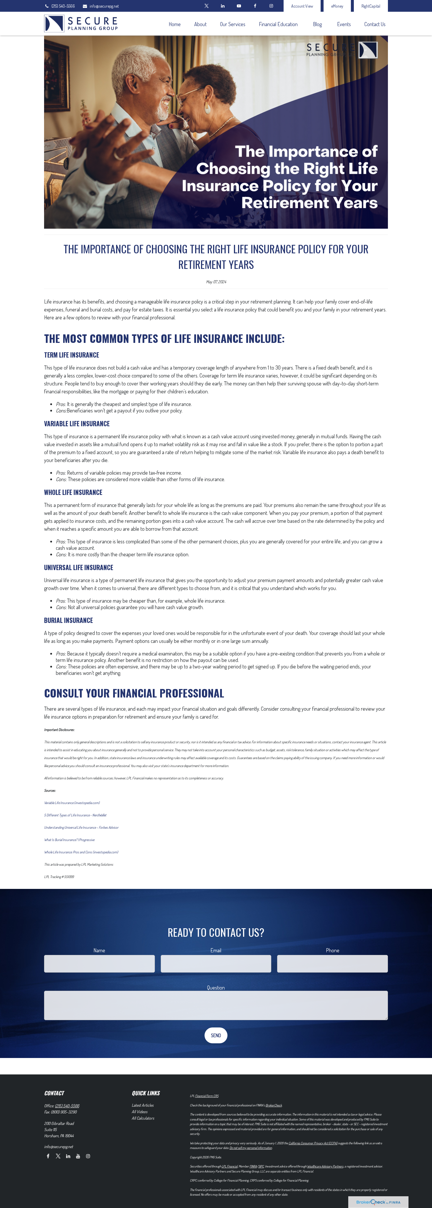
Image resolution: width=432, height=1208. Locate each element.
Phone (332, 950)
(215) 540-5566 (63, 6)
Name (99, 950)
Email (215, 950)
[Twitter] (206, 6)
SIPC (261, 1166)
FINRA (253, 1166)
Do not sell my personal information (251, 1148)
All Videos (139, 1111)
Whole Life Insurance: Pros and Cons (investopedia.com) (81, 852)
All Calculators (143, 1118)
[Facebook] (255, 6)
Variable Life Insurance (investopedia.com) (72, 803)
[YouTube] (238, 6)
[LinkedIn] (222, 6)
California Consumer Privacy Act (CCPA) (313, 1143)
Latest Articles (142, 1105)
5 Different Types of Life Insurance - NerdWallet (75, 815)
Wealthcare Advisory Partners (325, 1166)
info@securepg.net (104, 6)
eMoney (337, 6)
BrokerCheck (274, 1105)
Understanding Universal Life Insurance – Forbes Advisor (81, 827)
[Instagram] (88, 1156)
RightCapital (370, 6)
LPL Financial (229, 1166)
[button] (174, 24)
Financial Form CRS (206, 1096)
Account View (302, 6)
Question (216, 987)
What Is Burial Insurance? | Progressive (69, 840)
